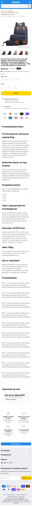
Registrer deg (26, 478)
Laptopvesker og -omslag (7, 14)
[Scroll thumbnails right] (29, 53)
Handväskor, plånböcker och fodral (10, 13)
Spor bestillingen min (22, 494)
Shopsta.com (16, 503)
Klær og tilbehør (9, 11)
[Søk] (29, 6)
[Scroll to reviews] (16, 67)
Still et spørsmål (12, 399)
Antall (2, 84)
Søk (4, 494)
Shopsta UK (27, 502)
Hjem (2, 11)
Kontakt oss (21, 496)
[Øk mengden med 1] (15, 87)
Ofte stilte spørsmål (12, 496)
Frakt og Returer (11, 494)
